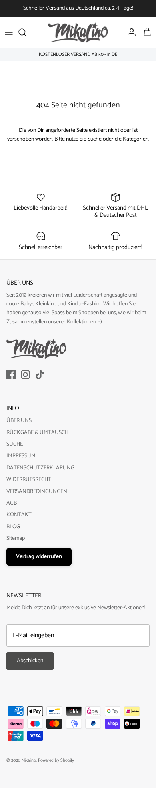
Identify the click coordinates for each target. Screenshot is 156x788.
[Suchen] (26, 32)
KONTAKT (19, 514)
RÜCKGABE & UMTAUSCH (37, 432)
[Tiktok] (39, 374)
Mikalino (29, 760)
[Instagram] (25, 374)
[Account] (129, 32)
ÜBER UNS (19, 420)
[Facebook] (11, 374)
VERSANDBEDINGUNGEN (36, 491)
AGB (11, 503)
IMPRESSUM (21, 456)
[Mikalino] (78, 32)
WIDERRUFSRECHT (28, 479)
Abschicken (30, 660)
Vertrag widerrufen (39, 556)
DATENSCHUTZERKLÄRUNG (40, 468)
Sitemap (15, 538)
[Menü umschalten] (9, 32)
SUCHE (14, 444)
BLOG (13, 526)
